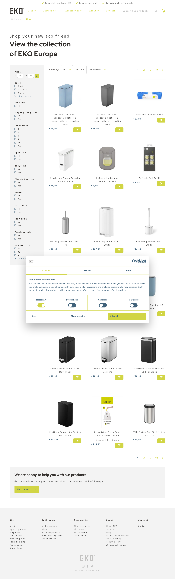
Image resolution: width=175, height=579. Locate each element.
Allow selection (78, 316)
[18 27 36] (67, 69)
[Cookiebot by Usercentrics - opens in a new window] (134, 261)
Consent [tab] (46, 270)
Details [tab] (87, 270)
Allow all (114, 316)
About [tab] (129, 270)
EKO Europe (16, 19)
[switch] (72, 305)
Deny (33, 316)
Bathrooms (49, 10)
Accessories (72, 10)
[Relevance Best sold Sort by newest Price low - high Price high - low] (97, 69)
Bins (30, 10)
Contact (110, 10)
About (92, 10)
